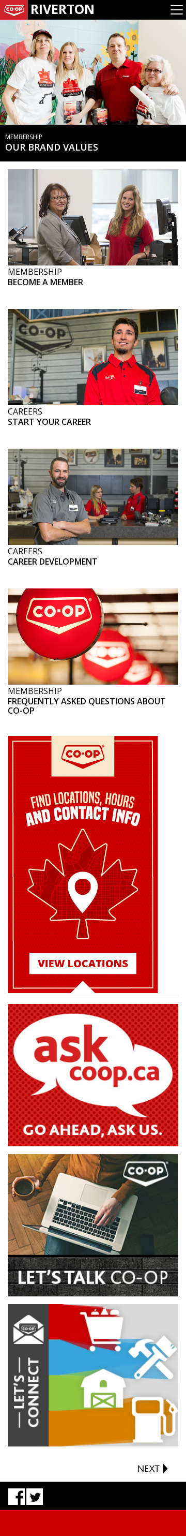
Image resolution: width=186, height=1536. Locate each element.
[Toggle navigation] (176, 10)
